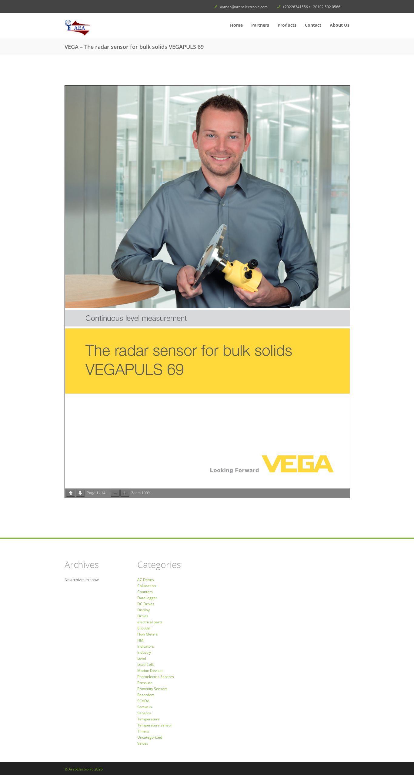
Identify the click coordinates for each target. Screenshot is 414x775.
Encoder (144, 628)
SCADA (143, 700)
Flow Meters (147, 634)
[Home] (110, 27)
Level (141, 658)
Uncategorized (149, 737)
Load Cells (146, 664)
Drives (142, 616)
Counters (145, 591)
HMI (140, 640)
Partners (260, 25)
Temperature (148, 719)
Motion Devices (150, 670)
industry (144, 652)
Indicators (145, 646)
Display (143, 609)
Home (236, 25)
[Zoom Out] (115, 493)
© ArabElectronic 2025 (84, 769)
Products (287, 25)
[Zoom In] (124, 493)
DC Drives (145, 603)
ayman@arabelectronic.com (244, 6)
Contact (313, 25)
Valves (142, 743)
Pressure (144, 682)
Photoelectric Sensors (155, 676)
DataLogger (147, 597)
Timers (143, 731)
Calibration (146, 585)
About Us (339, 25)
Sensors (144, 713)
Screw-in (144, 707)
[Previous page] (70, 493)
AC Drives (145, 579)
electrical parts (149, 622)
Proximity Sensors (152, 688)
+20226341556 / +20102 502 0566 (311, 6)
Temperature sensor (154, 725)
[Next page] (80, 493)
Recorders (146, 694)
